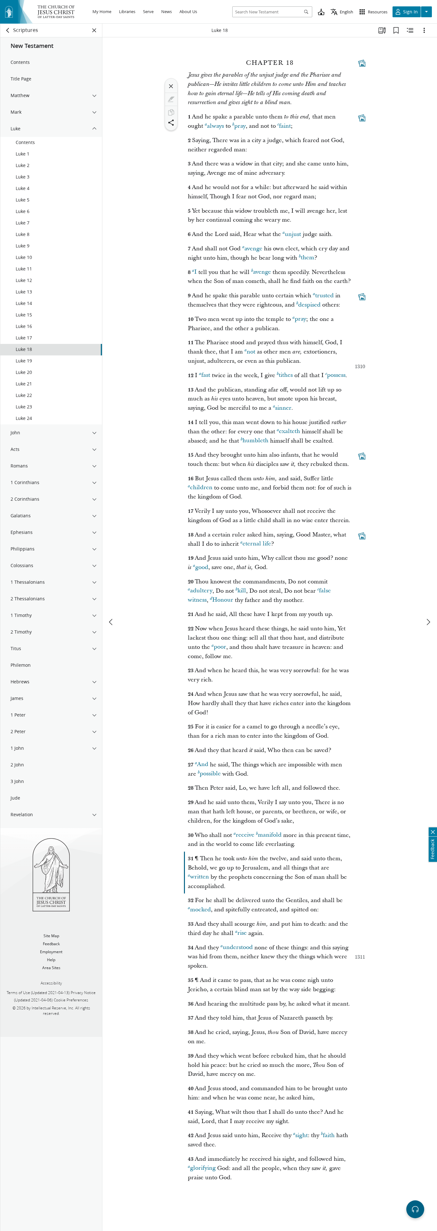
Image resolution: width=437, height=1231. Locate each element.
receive (245, 835)
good (201, 567)
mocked (200, 910)
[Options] (424, 30)
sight (301, 1135)
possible (210, 774)
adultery (201, 591)
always (215, 126)
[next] (428, 622)
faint (285, 126)
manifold (270, 835)
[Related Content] (410, 30)
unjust (293, 234)
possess (336, 375)
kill (241, 591)
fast (205, 375)
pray (240, 126)
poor (220, 647)
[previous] (111, 622)
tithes (286, 375)
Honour (222, 600)
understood (238, 948)
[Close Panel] (94, 30)
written (199, 877)
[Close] (171, 86)
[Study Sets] (382, 30)
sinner (283, 408)
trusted (324, 296)
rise (242, 933)
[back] (8, 30)
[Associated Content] (362, 63)
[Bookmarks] (396, 30)
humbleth (255, 441)
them (307, 258)
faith (329, 1135)
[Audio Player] (415, 1209)
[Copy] (171, 112)
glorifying (203, 1168)
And (202, 765)
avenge (253, 249)
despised (309, 305)
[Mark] (171, 99)
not (251, 352)
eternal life (256, 544)
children (201, 488)
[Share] (171, 123)
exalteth (289, 432)
